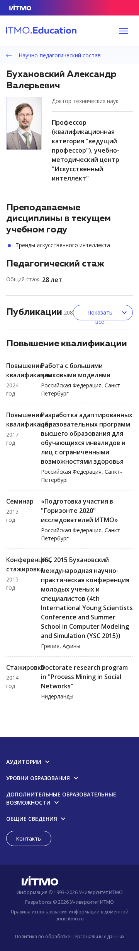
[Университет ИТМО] (69, 882)
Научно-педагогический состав (59, 55)
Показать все (99, 314)
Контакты (29, 838)
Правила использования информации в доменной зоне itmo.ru (70, 915)
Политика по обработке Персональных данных (69, 936)
